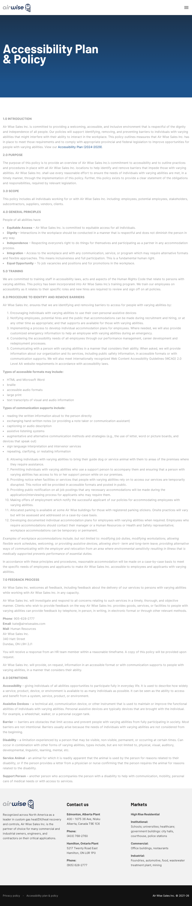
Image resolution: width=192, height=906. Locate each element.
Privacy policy (11, 895)
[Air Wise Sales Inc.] (16, 7)
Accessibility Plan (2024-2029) (80, 147)
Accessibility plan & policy (42, 895)
